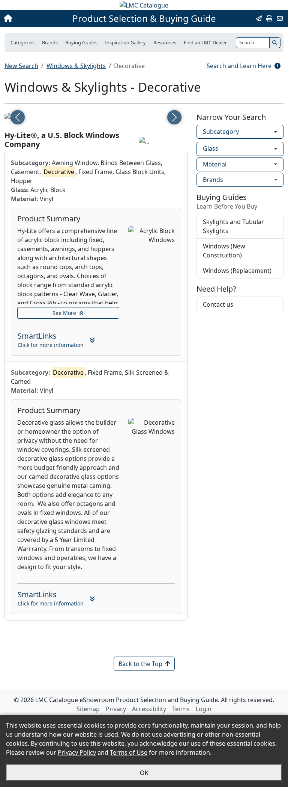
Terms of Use (128, 752)
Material (214, 164)
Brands (213, 180)
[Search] (274, 42)
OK (144, 773)
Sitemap (88, 709)
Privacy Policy (77, 752)
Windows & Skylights (76, 66)
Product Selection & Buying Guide (144, 18)
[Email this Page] (259, 18)
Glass (210, 148)
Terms (181, 709)
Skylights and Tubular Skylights (233, 226)
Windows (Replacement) (237, 270)
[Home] (31, 18)
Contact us (218, 304)
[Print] (269, 18)
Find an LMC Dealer (205, 42)
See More (64, 312)
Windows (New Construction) (224, 250)
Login (204, 709)
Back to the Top (140, 664)
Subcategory (221, 131)
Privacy (116, 709)
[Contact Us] (280, 18)
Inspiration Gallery (125, 42)
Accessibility (149, 709)
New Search (21, 66)
